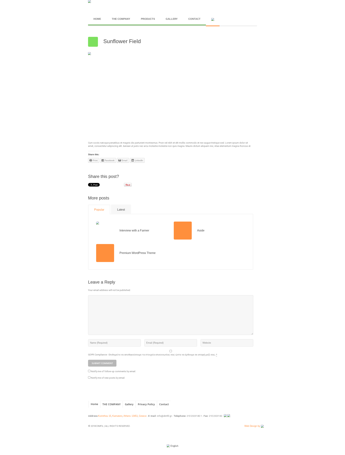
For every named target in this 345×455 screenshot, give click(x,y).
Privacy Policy (146, 404)
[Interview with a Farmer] (105, 230)
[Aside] (183, 231)
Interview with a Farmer (134, 230)
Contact (164, 404)
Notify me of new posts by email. (108, 377)
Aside (200, 230)
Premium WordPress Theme (137, 252)
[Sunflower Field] (161, 93)
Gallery (129, 404)
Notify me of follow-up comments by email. (113, 371)
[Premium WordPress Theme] (105, 253)
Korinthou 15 (104, 416)
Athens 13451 (130, 416)
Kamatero (117, 416)
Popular (99, 209)
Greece (142, 416)
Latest (121, 209)
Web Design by (252, 426)
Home (94, 404)
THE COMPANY (111, 404)
